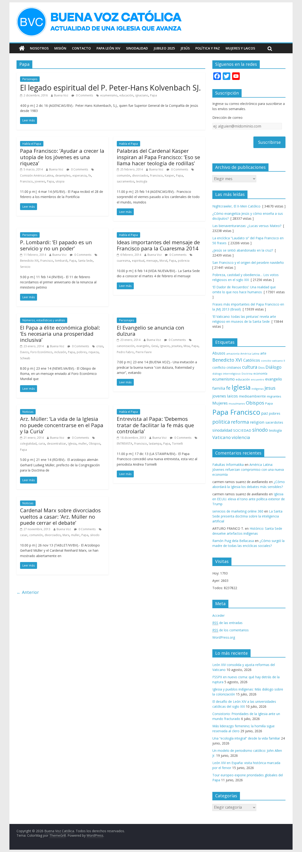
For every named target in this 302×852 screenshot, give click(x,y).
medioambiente (252, 396)
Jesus (269, 388)
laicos (232, 396)
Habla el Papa (31, 144)
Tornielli (177, 444)
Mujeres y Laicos (240, 48)
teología (141, 181)
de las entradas (227, 622)
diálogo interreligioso (226, 373)
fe (89, 176)
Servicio (25, 267)
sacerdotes (274, 422)
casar (23, 535)
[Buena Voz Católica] (22, 48)
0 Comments (84, 95)
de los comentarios (230, 630)
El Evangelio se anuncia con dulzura (150, 330)
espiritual (138, 261)
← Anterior (28, 592)
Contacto (81, 48)
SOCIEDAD (242, 430)
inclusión (60, 352)
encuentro (257, 379)
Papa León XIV (108, 48)
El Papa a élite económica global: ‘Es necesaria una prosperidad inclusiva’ (60, 333)
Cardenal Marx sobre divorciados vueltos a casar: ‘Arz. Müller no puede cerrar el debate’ (60, 516)
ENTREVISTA (124, 444)
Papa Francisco (236, 412)
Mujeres (220, 403)
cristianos (233, 367)
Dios (261, 368)
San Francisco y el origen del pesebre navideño (248, 262)
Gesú (154, 346)
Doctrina (247, 373)
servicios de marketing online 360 (237, 511)
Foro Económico (41, 352)
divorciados (140, 176)
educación (126, 95)
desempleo (63, 176)
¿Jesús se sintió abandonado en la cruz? (242, 250)
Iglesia (72, 444)
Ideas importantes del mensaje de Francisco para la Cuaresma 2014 (158, 245)
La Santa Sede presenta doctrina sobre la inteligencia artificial (247, 516)
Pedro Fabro (125, 352)
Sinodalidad (137, 48)
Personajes (29, 79)
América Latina (249, 353)
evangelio (142, 346)
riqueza (93, 352)
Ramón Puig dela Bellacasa (233, 540)
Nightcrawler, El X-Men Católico (236, 206)
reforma (240, 422)
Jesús (185, 48)
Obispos (94, 444)
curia (41, 444)
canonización (125, 346)
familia (218, 388)
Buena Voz (61, 95)
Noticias (27, 412)
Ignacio (165, 346)
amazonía (232, 353)
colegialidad (28, 444)
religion (257, 422)
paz (264, 413)
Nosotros (39, 48)
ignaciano (141, 95)
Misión (60, 48)
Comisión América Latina (36, 176)
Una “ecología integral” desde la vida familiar (246, 738)
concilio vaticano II (273, 360)
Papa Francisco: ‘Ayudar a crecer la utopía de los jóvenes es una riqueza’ (62, 157)
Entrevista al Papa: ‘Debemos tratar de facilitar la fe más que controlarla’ (155, 425)
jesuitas (177, 346)
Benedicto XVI (29, 261)
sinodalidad (222, 430)
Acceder (218, 615)
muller (82, 444)
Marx (66, 535)
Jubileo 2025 (164, 48)
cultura (249, 367)
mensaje (152, 261)
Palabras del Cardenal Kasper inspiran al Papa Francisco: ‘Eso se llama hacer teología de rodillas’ (158, 157)
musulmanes (237, 403)
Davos (24, 352)
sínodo (95, 535)
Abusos (218, 353)
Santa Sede (85, 261)
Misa (187, 346)
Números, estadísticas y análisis (43, 320)
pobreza (183, 261)
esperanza (79, 176)
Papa (153, 95)
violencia (241, 437)
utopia (60, 181)
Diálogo (273, 367)
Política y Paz (207, 48)
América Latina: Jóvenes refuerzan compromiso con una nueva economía (248, 469)
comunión (123, 176)
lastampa (155, 444)
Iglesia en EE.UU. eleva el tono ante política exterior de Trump (248, 499)
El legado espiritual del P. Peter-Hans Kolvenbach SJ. (110, 88)
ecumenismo (108, 95)
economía (260, 373)
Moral (163, 261)
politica (221, 421)
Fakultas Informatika (228, 464)
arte (263, 353)
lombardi (61, 261)
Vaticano (221, 437)
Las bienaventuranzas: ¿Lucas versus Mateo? (246, 225)
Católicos (251, 360)
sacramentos (125, 181)
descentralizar (56, 444)
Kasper (169, 176)
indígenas (258, 388)
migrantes (274, 396)
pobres (82, 352)
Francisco (26, 181)
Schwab (25, 358)
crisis (99, 346)
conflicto (219, 367)
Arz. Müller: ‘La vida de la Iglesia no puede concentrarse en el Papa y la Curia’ (61, 425)
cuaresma (123, 261)
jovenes (40, 181)
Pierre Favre (144, 352)
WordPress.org (223, 637)
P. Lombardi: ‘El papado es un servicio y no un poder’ (56, 245)
